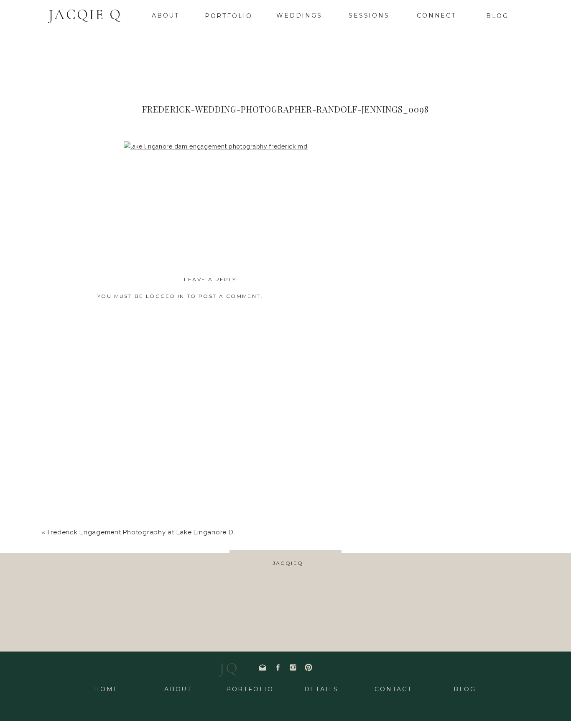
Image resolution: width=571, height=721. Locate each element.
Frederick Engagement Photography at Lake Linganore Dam (146, 532)
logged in (165, 296)
